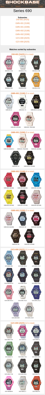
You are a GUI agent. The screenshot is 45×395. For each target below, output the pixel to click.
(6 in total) (29, 54)
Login (40, 6)
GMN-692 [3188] (22, 31)
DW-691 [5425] (22, 20)
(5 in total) (30, 93)
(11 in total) (29, 249)
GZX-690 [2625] (22, 42)
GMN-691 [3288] (22, 27)
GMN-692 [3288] (22, 34)
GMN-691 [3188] (22, 23)
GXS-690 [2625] (22, 38)
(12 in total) (29, 323)
